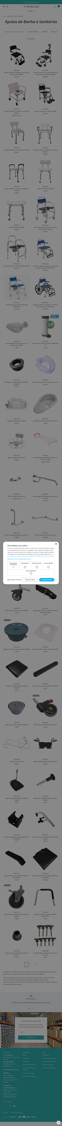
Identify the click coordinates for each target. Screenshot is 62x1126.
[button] (31, 559)
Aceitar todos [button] (46, 579)
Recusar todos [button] (30, 579)
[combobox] (56, 544)
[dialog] (31, 563)
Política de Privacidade (48, 556)
